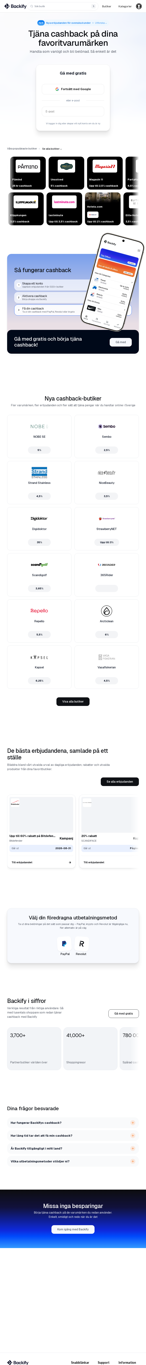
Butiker (106, 6)
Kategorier (125, 6)
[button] (52, 149)
